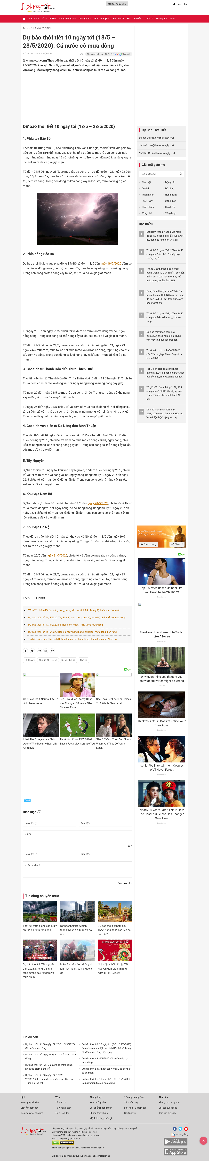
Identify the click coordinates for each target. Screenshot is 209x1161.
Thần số (149, 18)
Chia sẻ (178, 544)
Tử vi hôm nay (131, 1102)
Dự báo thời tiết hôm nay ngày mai (156, 137)
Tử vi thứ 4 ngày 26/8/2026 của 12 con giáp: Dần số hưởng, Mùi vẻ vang (164, 317)
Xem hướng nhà (98, 1102)
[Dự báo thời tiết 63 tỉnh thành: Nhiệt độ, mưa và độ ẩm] (77, 911)
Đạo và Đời (118, 18)
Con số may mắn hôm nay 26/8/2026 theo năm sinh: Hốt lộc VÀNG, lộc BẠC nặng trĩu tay (164, 413)
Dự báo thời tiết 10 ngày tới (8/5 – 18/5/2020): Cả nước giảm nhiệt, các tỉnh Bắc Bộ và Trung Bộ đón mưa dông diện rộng (107, 1048)
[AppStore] (175, 1155)
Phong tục (161, 18)
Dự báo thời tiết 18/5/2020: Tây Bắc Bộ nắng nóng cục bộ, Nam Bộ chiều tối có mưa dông (76, 617)
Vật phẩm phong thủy (101, 1107)
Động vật (170, 182)
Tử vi (44, 18)
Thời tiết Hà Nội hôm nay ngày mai (156, 145)
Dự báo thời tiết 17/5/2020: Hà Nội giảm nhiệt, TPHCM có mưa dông (65, 624)
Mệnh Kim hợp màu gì (101, 1118)
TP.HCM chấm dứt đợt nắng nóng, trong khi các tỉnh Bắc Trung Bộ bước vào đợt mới (74, 610)
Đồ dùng (169, 188)
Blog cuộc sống (134, 18)
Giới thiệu (56, 1156)
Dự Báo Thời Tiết (43, 28)
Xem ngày (34, 18)
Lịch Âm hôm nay (29, 1107)
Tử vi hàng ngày (63, 1107)
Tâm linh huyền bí (167, 1113)
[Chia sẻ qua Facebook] (25, 651)
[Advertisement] (71, 93)
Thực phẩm (148, 207)
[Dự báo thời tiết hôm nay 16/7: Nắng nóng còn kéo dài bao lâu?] (115, 911)
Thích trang (149, 544)
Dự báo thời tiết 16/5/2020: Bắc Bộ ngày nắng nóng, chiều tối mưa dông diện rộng (72, 631)
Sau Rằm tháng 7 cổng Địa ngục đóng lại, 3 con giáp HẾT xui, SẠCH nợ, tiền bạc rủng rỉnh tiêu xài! (165, 235)
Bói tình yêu (130, 1113)
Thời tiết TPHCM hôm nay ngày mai (157, 153)
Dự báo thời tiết (68, 660)
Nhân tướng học (102, 18)
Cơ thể (145, 188)
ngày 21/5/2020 (57, 555)
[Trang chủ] (24, 19)
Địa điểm (170, 207)
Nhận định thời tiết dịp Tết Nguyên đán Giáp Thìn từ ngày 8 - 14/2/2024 (113, 968)
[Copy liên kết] (52, 651)
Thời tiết (83, 660)
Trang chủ (27, 28)
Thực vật (146, 182)
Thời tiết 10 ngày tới (48, 660)
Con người (170, 200)
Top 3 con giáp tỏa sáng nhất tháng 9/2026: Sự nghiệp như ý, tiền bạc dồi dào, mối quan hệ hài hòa (165, 372)
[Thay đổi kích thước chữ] (81, 54)
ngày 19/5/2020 (110, 263)
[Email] (45, 651)
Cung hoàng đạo (67, 18)
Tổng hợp (170, 213)
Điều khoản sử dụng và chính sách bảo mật (82, 1156)
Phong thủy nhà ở (99, 1113)
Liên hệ (106, 1156)
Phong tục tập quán (169, 1102)
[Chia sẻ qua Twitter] (32, 651)
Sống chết (147, 213)
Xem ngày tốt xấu (30, 1102)
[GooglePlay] (175, 1145)
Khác (172, 18)
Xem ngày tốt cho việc (32, 1113)
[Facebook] (174, 1130)
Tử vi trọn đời (62, 1113)
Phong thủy (85, 18)
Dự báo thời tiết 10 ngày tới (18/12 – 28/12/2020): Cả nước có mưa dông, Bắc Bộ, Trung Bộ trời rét (49, 1079)
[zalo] (39, 651)
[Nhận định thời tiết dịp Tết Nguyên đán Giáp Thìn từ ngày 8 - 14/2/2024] (115, 950)
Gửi (130, 846)
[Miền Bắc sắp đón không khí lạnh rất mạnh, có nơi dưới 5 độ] (77, 950)
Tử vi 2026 (60, 1102)
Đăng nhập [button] (182, 4)
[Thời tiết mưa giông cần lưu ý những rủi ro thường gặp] (40, 911)
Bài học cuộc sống (168, 1107)
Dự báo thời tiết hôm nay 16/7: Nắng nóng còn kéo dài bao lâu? (114, 930)
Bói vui (52, 18)
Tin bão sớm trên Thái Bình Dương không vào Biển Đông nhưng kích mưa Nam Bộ (72, 639)
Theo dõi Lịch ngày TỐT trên (100, 54)
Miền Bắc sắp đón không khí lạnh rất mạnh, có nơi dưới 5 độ (76, 968)
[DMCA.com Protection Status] (63, 1144)
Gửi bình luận (124, 883)
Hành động (171, 194)
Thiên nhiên (148, 194)
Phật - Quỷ (147, 200)
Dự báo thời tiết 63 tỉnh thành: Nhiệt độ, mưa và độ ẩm (76, 930)
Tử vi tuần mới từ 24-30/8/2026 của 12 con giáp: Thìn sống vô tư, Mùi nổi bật (164, 354)
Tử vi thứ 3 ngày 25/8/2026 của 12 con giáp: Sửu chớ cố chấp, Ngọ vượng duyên (164, 254)
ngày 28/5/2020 (98, 503)
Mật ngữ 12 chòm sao (135, 1107)
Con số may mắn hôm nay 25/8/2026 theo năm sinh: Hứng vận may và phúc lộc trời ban (163, 335)
